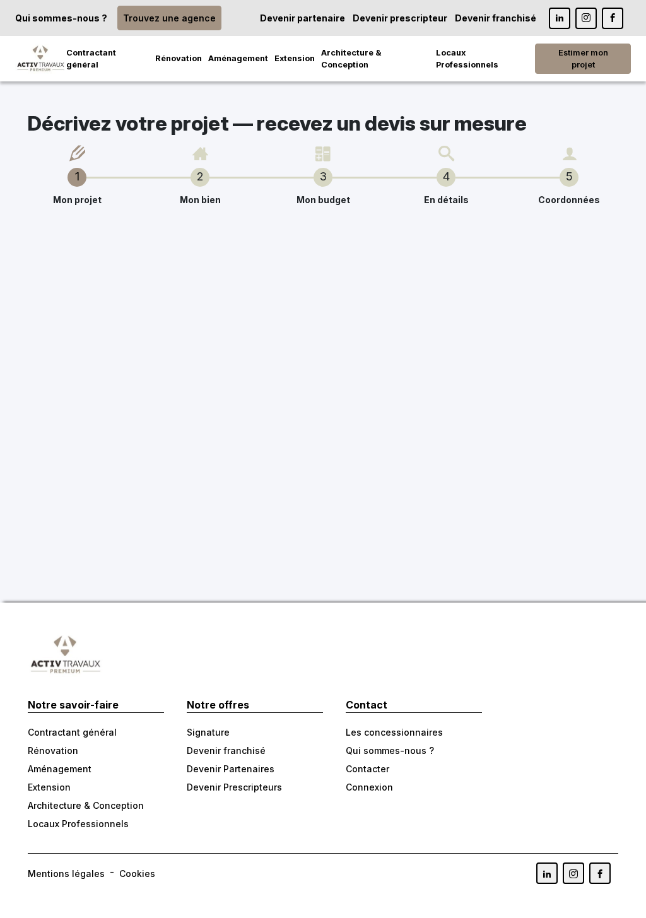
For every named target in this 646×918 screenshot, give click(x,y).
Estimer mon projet (583, 58)
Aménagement (238, 58)
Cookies (137, 873)
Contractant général (91, 58)
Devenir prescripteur (400, 18)
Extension (294, 58)
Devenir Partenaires (230, 768)
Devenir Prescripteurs (234, 787)
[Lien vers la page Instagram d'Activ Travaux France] (586, 18)
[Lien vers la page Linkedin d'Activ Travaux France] (559, 18)
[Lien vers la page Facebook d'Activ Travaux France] (612, 18)
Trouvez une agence (169, 18)
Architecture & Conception (351, 58)
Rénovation (178, 58)
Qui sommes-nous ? (61, 18)
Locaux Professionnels (467, 58)
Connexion (369, 787)
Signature (208, 732)
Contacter (367, 768)
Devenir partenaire (302, 18)
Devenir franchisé (495, 18)
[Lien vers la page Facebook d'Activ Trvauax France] (600, 873)
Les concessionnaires (394, 732)
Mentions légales (66, 873)
